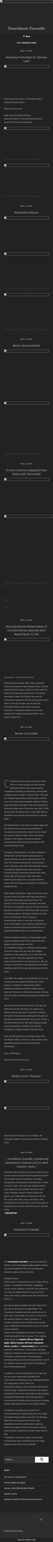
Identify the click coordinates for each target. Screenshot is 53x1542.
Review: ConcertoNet (26, 733)
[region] (26, 10)
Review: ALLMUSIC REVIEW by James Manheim (23, 1499)
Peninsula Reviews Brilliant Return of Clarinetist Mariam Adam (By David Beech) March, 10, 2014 (26, 630)
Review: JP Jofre (10, 1494)
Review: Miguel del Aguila (14, 1482)
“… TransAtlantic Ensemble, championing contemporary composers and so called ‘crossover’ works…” (26, 1162)
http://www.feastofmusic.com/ (23, 1282)
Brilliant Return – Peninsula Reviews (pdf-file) (19, 677)
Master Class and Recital (26, 345)
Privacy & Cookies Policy (13, 1531)
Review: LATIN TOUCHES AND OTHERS (19, 1488)
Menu (28, 36)
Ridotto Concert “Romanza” (26, 1076)
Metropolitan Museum (26, 212)
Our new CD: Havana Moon (15, 1477)
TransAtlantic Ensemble (26, 28)
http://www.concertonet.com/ (16, 1060)
